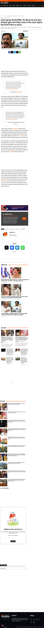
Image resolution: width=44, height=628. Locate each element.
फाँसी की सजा (4, 181)
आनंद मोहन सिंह (15, 128)
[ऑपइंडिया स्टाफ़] (5, 234)
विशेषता (2, 342)
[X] (40, 0)
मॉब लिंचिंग (12, 151)
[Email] (17, 52)
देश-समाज (4, 16)
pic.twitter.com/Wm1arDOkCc (12, 88)
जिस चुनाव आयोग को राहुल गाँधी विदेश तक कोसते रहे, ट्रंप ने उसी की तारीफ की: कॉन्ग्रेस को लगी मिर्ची (7, 339)
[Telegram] (15, 52)
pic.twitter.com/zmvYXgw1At (11, 119)
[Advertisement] (7, 373)
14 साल (20, 136)
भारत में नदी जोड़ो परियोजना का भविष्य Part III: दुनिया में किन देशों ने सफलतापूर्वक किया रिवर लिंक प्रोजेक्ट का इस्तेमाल (24, 360)
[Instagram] (38, 0)
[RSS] (39, 0)
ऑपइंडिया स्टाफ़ (25, 31)
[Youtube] (43, 0)
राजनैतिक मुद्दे (2, 335)
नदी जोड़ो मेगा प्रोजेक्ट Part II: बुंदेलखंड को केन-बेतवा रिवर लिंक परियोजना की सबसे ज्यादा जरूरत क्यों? (16, 463)
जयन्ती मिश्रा (16, 341)
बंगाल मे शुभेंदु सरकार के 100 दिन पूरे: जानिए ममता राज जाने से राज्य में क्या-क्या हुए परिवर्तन (21, 338)
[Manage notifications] (2, 625)
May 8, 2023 (19, 92)
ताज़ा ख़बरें (2, 401)
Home (2, 16)
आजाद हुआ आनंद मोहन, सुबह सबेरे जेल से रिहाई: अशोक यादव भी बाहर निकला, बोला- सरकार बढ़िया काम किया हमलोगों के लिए (14, 297)
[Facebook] (36, 0)
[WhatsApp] (42, 0)
